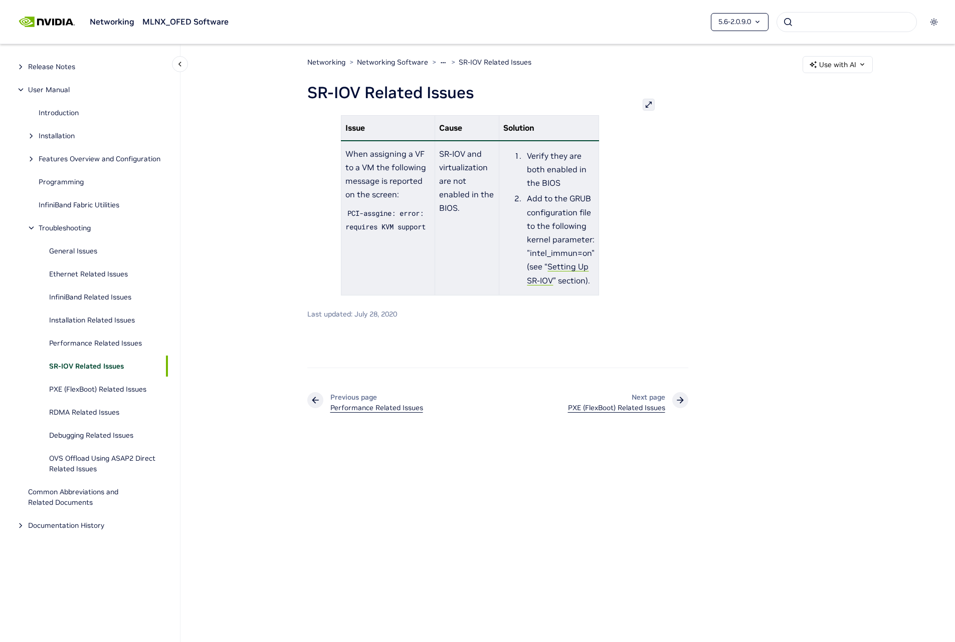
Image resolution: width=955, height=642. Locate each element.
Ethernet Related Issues (88, 273)
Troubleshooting (65, 227)
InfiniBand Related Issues (90, 296)
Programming (61, 181)
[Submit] (788, 22)
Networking (112, 22)
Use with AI (837, 64)
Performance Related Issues (95, 343)
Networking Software (392, 62)
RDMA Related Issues (84, 412)
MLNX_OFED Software (185, 22)
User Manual (49, 89)
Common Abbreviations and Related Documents (73, 497)
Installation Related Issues (92, 320)
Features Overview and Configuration (99, 158)
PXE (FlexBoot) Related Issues (97, 389)
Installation (57, 135)
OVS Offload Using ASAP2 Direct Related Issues (102, 463)
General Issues (73, 250)
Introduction (59, 112)
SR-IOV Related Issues (86, 366)
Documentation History (66, 525)
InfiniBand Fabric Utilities (79, 204)
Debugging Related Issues (91, 435)
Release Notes (51, 66)
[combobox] (846, 22)
